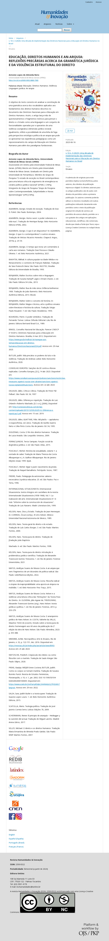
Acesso (99, 2)
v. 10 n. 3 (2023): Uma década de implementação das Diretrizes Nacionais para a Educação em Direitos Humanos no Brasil (54, 42)
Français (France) (16, 846)
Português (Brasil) (16, 842)
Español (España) (16, 838)
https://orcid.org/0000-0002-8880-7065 (23, 80)
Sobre (69, 24)
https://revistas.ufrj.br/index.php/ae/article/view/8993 (31, 645)
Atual (37, 24)
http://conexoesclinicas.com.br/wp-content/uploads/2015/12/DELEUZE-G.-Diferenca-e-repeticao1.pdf (31, 410)
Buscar (67, 30)
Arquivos (47, 24)
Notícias (59, 24)
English (12, 834)
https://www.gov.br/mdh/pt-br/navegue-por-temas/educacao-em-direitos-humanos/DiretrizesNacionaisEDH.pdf (28, 342)
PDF (71, 131)
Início (11, 38)
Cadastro (89, 2)
